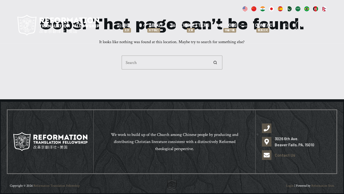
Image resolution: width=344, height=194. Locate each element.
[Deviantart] (306, 8)
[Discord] (289, 8)
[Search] (286, 25)
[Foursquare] (297, 8)
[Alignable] (245, 8)
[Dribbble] (315, 8)
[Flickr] (324, 8)
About (156, 27)
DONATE (314, 25)
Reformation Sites (322, 186)
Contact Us (285, 155)
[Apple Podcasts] (253, 8)
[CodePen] (271, 8)
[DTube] (280, 8)
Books (230, 27)
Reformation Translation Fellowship (56, 186)
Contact (265, 27)
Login (290, 186)
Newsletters (193, 27)
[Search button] (215, 62)
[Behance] (262, 8)
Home (129, 27)
